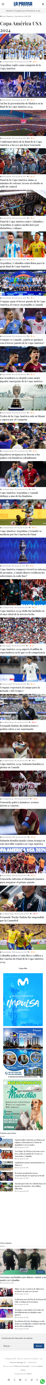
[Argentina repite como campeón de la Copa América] (23, 47)
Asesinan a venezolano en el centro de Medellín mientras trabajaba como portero (29, 1312)
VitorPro (29, 1374)
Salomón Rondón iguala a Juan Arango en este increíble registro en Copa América (22, 842)
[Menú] (3, 5)
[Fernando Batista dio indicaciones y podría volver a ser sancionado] (23, 707)
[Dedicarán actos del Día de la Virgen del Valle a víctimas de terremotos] (6, 1302)
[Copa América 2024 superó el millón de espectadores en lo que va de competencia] (23, 630)
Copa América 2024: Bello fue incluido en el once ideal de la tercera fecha (22, 612)
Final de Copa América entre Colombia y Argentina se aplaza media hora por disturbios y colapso (22, 225)
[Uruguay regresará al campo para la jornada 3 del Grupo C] (23, 669)
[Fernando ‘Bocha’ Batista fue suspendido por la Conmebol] (23, 899)
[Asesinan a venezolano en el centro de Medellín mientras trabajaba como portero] (6, 1313)
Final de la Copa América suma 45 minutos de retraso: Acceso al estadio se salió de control (21, 183)
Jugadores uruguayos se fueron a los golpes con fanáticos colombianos (20, 456)
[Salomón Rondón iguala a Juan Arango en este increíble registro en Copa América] (23, 822)
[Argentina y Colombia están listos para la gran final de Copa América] (23, 244)
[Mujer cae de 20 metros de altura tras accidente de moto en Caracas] (6, 1292)
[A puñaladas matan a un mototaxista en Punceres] (6, 1165)
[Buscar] (43, 5)
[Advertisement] (23, 1217)
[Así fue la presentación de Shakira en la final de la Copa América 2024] (23, 85)
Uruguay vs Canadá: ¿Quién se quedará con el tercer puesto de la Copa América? (22, 341)
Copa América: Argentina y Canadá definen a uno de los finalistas (19, 494)
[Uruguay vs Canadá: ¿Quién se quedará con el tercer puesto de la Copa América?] (23, 321)
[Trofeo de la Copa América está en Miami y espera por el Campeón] (23, 398)
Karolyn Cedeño (7, 684)
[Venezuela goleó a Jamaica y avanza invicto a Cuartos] (23, 784)
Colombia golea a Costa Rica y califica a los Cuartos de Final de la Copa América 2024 (21, 959)
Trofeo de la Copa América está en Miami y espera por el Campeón (22, 418)
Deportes (10, 16)
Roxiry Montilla (6, 100)
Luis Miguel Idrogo (8, 62)
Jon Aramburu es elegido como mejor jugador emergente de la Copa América (21, 379)
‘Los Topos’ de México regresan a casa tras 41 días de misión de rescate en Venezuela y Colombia (29, 1153)
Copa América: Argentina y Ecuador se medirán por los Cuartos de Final (21, 532)
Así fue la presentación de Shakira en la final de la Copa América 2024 (21, 105)
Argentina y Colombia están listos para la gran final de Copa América (22, 264)
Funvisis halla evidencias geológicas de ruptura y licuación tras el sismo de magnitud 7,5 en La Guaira (30, 1142)
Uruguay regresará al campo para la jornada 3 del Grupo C (20, 689)
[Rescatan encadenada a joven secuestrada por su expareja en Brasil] (6, 1176)
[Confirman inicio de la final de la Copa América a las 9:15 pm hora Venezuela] (23, 123)
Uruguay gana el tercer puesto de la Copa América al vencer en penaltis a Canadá (22, 303)
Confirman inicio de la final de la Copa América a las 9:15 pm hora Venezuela (21, 143)
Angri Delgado (6, 566)
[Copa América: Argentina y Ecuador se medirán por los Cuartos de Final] (23, 512)
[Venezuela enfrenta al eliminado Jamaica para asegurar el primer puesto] (23, 860)
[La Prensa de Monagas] (23, 4)
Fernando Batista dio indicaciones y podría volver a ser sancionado (19, 727)
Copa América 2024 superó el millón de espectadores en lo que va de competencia (22, 650)
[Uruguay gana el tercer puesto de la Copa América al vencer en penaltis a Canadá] (23, 283)
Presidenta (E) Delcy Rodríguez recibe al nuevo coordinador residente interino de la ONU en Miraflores (30, 1323)
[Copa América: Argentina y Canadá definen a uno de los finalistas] (23, 474)
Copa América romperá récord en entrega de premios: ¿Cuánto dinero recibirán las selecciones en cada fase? (23, 572)
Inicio (3, 16)
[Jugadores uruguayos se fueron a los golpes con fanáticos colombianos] (23, 436)
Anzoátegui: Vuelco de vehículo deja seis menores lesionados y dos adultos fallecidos (30, 1186)
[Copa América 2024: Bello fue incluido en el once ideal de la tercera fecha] (23, 592)
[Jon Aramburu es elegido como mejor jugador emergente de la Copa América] (23, 359)
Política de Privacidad (21, 1366)
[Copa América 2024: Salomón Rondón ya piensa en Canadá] (23, 745)
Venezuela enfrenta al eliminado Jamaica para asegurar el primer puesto (22, 880)
